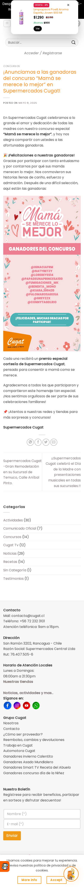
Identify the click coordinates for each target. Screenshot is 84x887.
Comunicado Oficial (19, 528)
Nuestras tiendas (18, 681)
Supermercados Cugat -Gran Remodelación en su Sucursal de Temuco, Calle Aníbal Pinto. (22, 471)
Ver (38, 28)
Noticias (10, 553)
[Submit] (73, 42)
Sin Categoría (14, 570)
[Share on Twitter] (46, 442)
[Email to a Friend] (53, 442)
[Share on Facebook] (38, 442)
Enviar (12, 835)
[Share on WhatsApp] (30, 442)
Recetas (10, 561)
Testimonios (13, 578)
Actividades (13, 520)
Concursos (11, 66)
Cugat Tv (11, 545)
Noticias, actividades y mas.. (28, 692)
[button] (7, 23)
